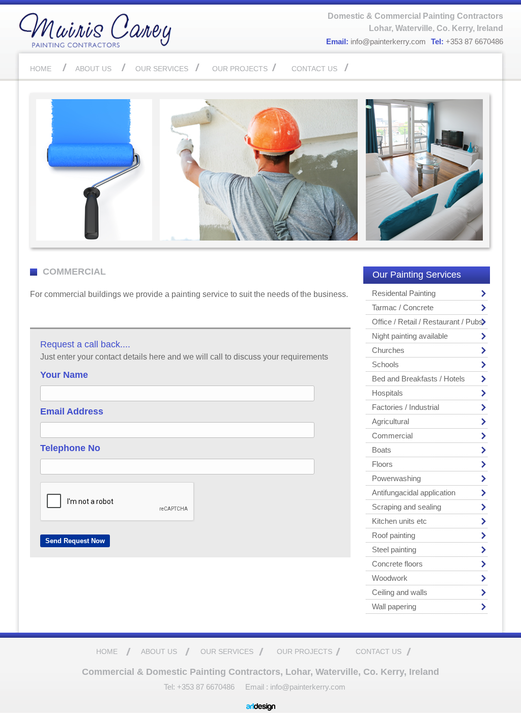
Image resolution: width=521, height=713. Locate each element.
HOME (40, 69)
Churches (388, 350)
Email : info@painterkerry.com (295, 686)
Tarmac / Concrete (402, 307)
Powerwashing (396, 478)
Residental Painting (404, 293)
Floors (382, 464)
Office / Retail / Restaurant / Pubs (427, 321)
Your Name (64, 375)
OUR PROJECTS (240, 69)
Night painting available (410, 336)
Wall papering (394, 606)
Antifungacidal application (413, 492)
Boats (381, 449)
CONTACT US (314, 69)
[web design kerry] (260, 708)
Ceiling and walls (399, 592)
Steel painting (394, 549)
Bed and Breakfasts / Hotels (418, 378)
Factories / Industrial (405, 407)
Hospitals (387, 393)
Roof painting (393, 535)
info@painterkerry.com (388, 41)
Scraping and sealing (406, 506)
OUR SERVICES (161, 69)
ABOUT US (93, 69)
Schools (385, 364)
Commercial (392, 435)
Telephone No (70, 448)
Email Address (71, 411)
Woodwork (390, 578)
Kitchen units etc (399, 521)
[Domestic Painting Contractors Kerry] (95, 45)
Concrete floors (397, 563)
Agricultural (390, 421)
